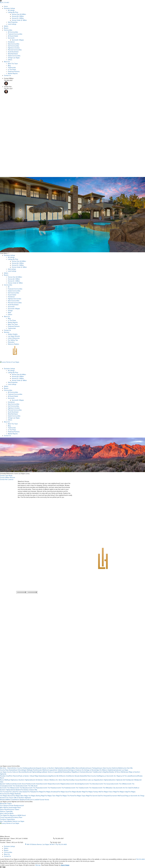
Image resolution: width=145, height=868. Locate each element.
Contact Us (7, 75)
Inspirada (115, 770)
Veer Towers (4, 821)
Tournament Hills (114, 796)
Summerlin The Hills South (29, 786)
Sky (11, 811)
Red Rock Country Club (92, 776)
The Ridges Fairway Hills (93, 792)
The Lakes (12, 792)
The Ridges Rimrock (6, 796)
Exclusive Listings (9, 8)
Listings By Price (13, 12)
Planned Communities (15, 50)
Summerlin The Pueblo (61, 788)
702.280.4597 (59, 838)
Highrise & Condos (14, 48)
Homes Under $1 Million (19, 20)
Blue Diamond (76, 768)
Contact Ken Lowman (6, 479)
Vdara (13, 819)
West (9, 312)
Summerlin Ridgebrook (60, 784)
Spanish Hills (133, 780)
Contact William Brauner (7, 477)
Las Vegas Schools (14, 336)
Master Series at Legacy (50, 772)
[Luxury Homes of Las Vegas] (72, 357)
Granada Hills (40, 770)
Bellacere (69, 768)
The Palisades (31, 792)
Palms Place (4, 809)
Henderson (11, 42)
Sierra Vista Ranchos (65, 780)
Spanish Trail (4, 784)
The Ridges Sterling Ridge (36, 796)
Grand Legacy (49, 770)
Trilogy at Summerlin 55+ (132, 796)
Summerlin (11, 38)
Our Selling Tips (13, 340)
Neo (107, 772)
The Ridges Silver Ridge (20, 796)
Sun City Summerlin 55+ (117, 788)
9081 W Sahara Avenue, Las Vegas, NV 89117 (41, 844)
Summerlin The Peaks (47, 788)
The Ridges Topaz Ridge (82, 796)
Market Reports (13, 73)
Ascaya (27, 768)
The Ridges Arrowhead (50, 792)
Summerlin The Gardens (13, 786)
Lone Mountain (19, 772)
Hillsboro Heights (107, 770)
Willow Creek (11, 800)
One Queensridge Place (13, 807)
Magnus (40, 772)
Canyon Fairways (92, 768)
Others (10, 60)
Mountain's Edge (101, 772)
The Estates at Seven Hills (29, 790)
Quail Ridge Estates (37, 776)
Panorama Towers (13, 809)
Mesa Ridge (71, 772)
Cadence (84, 768)
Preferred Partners (14, 71)
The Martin (10, 813)
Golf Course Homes (43, 800)
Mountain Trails (91, 772)
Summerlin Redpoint (47, 784)
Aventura (64, 768)
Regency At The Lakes (124, 776)
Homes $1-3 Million (18, 18)
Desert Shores (18, 770)
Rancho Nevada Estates (77, 776)
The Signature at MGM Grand (16, 815)
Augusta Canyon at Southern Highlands (48, 768)
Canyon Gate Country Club (106, 768)
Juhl (22, 805)
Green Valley (58, 770)
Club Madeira (16, 790)
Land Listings (12, 24)
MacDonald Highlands (31, 772)
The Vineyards (104, 796)
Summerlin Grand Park (22, 784)
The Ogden (3, 815)
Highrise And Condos (14, 299)
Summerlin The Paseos (33, 788)
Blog (9, 65)
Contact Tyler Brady (6, 475)
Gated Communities (14, 56)
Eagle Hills (26, 770)
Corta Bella (118, 768)
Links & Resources (14, 338)
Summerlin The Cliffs (118, 784)
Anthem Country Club (18, 768)
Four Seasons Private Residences (10, 805)
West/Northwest (13, 54)
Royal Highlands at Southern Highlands (19, 780)
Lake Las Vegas (123, 770)
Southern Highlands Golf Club (119, 780)
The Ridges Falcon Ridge (109, 792)
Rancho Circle (65, 776)
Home (6, 6)
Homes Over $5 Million (19, 14)
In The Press (12, 69)
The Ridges (39, 792)
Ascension (33, 768)
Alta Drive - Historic (6, 768)
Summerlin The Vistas (89, 788)
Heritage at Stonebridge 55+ (93, 770)
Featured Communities (15, 34)
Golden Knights (12, 334)
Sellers (6, 26)
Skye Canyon (76, 780)
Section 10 (41, 780)
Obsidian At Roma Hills (116, 772)
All (8, 287)
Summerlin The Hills (6, 788)
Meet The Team (13, 64)
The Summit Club (95, 796)
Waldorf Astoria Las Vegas (16, 821)
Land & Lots (33, 800)
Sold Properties (12, 22)
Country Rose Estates (7, 770)
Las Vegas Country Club (7, 772)
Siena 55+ (55, 780)
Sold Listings (12, 269)
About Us (7, 62)
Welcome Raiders (13, 344)
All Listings (11, 10)
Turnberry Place (17, 817)
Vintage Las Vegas (14, 58)
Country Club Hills (127, 768)
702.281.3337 (56, 842)
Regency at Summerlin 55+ (108, 776)
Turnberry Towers (5, 819)
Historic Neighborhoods (22, 800)
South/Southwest (13, 52)
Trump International (6, 817)
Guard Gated (12, 295)
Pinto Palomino (14, 776)
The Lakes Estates (21, 792)
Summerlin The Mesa (19, 788)
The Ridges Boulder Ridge (77, 792)
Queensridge (47, 776)
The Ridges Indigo (122, 792)
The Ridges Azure (63, 792)
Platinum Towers (5, 811)
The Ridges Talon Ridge (52, 796)
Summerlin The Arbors (89, 784)
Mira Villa (3, 807)
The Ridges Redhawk (14, 794)
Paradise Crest (4, 776)
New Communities (13, 44)
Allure (2, 803)
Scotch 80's (34, 780)
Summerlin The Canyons (104, 784)
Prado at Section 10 (25, 776)
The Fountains (4, 792)
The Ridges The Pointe (67, 796)
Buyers (6, 28)
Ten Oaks (128, 788)
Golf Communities (13, 46)
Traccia (122, 796)
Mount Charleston (80, 772)
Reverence (134, 776)
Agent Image (65, 865)
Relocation (11, 342)
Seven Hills (48, 780)
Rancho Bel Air (56, 776)
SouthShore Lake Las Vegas (89, 780)
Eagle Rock (32, 770)
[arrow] (21, 592)
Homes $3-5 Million (18, 16)
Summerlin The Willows (103, 788)
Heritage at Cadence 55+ (76, 770)
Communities (8, 30)
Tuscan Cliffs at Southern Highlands (20, 798)
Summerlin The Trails (75, 788)
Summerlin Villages (18, 40)
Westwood (3, 800)
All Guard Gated (13, 36)
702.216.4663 (62, 844)
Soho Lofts (3, 813)
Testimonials (12, 67)
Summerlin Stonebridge (75, 784)
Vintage (10, 310)
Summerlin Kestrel (35, 784)
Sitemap (37, 865)
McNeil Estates (63, 772)
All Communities (13, 32)
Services (6, 332)
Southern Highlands (104, 780)
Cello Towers (8, 803)
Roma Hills (3, 780)
